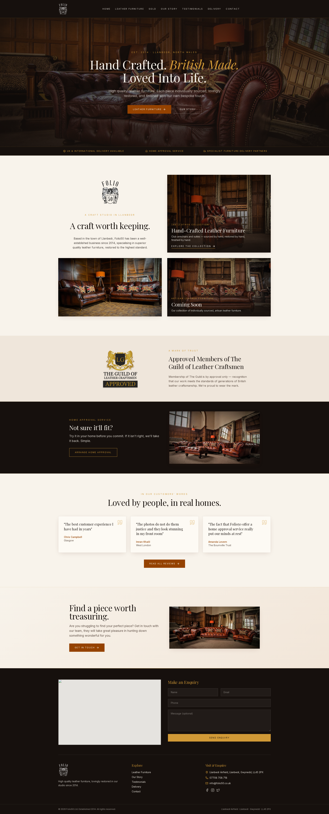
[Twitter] (218, 790)
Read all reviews (162, 563)
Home (106, 8)
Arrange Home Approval (93, 452)
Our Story (169, 8)
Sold (152, 8)
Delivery (214, 8)
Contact (233, 8)
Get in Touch (85, 647)
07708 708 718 (218, 777)
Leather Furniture (129, 8)
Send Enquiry (219, 737)
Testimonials (192, 8)
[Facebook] (207, 790)
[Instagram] (212, 790)
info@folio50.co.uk (220, 783)
